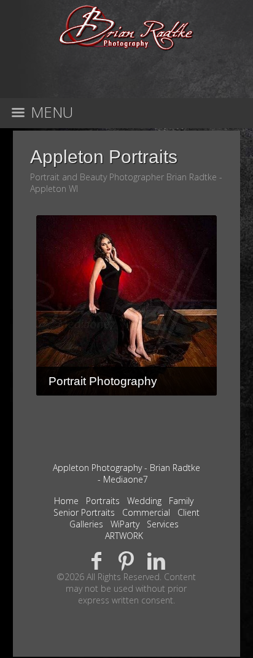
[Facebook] (97, 560)
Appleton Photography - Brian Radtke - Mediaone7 (126, 473)
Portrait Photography (103, 381)
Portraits (103, 501)
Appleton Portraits (103, 157)
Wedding (144, 501)
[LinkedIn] (156, 560)
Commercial (146, 512)
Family (181, 501)
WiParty (125, 524)
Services (163, 524)
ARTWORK (124, 535)
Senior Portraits (84, 512)
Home (66, 501)
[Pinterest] (127, 560)
